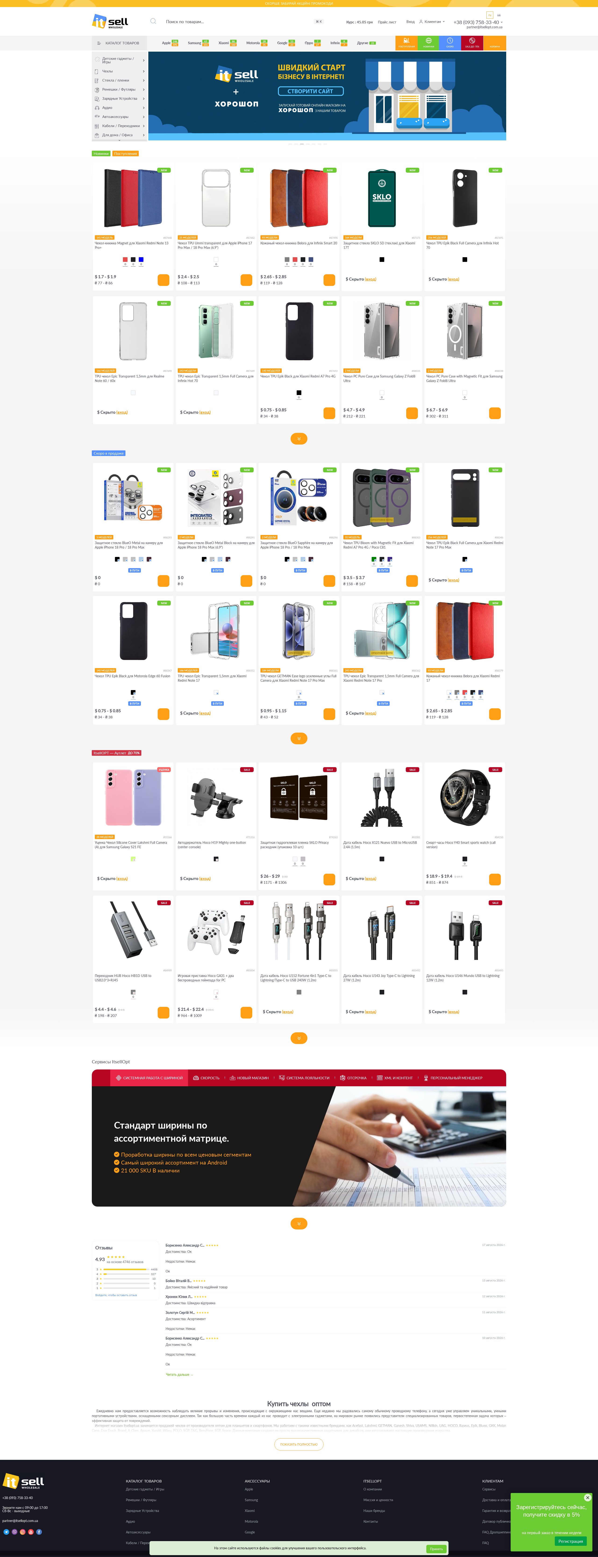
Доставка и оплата (496, 1500)
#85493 (499, 970)
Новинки (428, 46)
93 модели (269, 237)
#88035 (416, 371)
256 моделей (437, 237)
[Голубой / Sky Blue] (141, 559)
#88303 (416, 537)
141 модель (104, 237)
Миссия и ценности (378, 1500)
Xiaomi (227, 43)
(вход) (370, 278)
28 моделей (104, 836)
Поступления (407, 46)
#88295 (250, 537)
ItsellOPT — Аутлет (116, 753)
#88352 (250, 670)
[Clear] (216, 259)
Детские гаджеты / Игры (118, 60)
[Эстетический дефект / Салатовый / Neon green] (133, 859)
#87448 (167, 237)
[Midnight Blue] (311, 259)
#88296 (333, 537)
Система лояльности (308, 1078)
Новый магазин (253, 1078)
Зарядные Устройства (119, 98)
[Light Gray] (299, 992)
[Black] (133, 259)
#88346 (499, 537)
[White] (216, 992)
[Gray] (287, 259)
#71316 (250, 837)
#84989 (167, 970)
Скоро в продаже (109, 453)
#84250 (499, 837)
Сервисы (488, 1489)
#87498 (333, 237)
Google (285, 43)
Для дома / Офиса (117, 135)
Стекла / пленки (115, 80)
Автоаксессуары (115, 116)
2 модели (352, 370)
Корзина (495, 46)
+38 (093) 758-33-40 (476, 22)
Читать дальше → (179, 1374)
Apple (169, 43)
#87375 (416, 237)
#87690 (167, 371)
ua (498, 15)
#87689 (250, 371)
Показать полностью (299, 1444)
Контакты (370, 1521)
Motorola (256, 43)
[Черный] (382, 259)
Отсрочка (357, 1078)
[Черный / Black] (117, 559)
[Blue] (141, 259)
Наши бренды (374, 1510)
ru (489, 15)
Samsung (198, 43)
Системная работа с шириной (153, 1078)
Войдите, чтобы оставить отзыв (116, 1295)
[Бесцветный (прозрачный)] (133, 392)
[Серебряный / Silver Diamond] (125, 559)
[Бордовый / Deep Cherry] (149, 559)
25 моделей (187, 237)
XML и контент (398, 1078)
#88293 (167, 537)
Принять (436, 1549)
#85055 (333, 970)
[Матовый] (303, 859)
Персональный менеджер (456, 1078)
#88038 (499, 371)
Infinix (338, 43)
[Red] (125, 259)
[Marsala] (449, 692)
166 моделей (105, 370)
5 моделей (104, 537)
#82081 (416, 837)
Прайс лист (387, 22)
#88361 (333, 670)
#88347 (167, 670)
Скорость (210, 1078)
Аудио (107, 107)
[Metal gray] (133, 992)
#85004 (250, 970)
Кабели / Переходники (121, 126)
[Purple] (390, 559)
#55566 (167, 837)
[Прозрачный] (295, 859)
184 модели (270, 670)
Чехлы (107, 71)
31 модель (352, 537)
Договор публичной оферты (503, 1521)
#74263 (333, 837)
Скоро (450, 46)
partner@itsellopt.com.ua (484, 27)
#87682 (250, 237)
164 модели (353, 237)
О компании (372, 1489)
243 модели (187, 370)
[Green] (374, 559)
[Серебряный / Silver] (133, 559)
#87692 (333, 371)
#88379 (499, 670)
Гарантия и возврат (496, 1510)
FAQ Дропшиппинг (496, 1532)
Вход (410, 21)
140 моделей (271, 370)
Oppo (312, 43)
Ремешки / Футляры (118, 89)
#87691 (499, 237)
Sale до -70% (472, 46)
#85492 (416, 970)
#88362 (416, 670)
